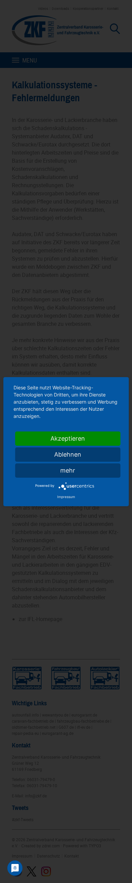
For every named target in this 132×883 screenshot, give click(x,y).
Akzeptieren (67, 438)
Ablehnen (67, 454)
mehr (67, 470)
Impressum (66, 497)
